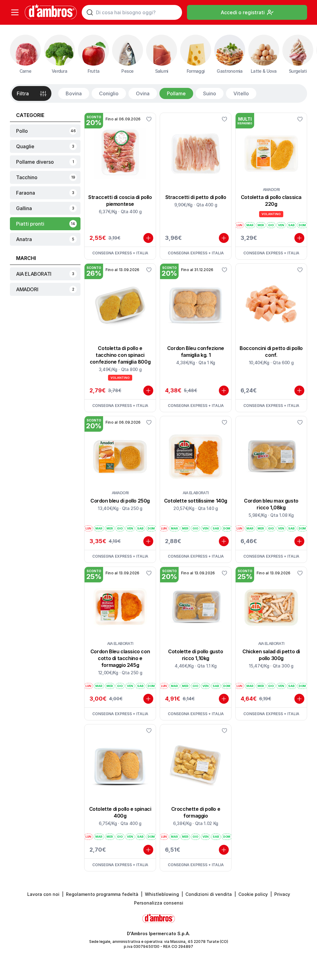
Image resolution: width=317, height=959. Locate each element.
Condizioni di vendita (208, 894)
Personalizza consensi (158, 902)
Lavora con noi (43, 894)
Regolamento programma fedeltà (102, 894)
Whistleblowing (162, 894)
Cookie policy (253, 894)
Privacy (282, 894)
